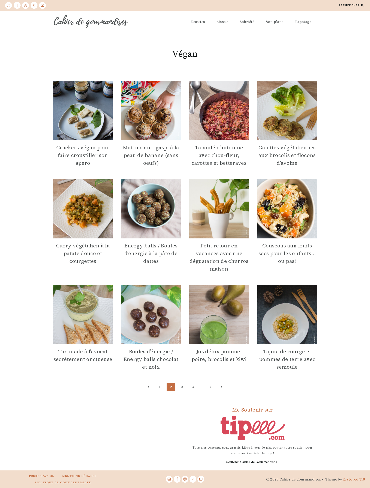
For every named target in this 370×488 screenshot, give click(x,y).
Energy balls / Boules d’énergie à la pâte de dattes (151, 253)
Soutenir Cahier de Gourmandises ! (252, 462)
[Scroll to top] (360, 471)
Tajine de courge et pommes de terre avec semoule (287, 359)
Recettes (198, 21)
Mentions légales (79, 476)
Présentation (42, 476)
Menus (222, 21)
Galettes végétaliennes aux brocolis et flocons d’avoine (287, 155)
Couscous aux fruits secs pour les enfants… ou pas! (287, 253)
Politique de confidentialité (63, 482)
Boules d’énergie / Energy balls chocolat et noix (151, 359)
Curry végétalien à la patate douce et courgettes (83, 253)
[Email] (42, 5)
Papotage (303, 21)
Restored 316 (354, 479)
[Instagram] (8, 5)
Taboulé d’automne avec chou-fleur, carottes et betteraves (219, 155)
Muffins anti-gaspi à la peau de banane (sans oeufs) (151, 155)
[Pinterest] (25, 5)
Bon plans (274, 21)
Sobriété (247, 21)
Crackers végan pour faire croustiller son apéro (82, 155)
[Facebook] (17, 5)
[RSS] (34, 5)
